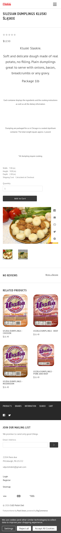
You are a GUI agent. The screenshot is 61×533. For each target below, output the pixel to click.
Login (5, 476)
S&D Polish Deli (17, 505)
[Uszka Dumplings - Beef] (45, 310)
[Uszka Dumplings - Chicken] (15, 310)
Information (30, 406)
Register (7, 480)
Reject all (24, 528)
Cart (51, 406)
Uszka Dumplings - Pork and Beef (43, 372)
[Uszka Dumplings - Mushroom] (15, 361)
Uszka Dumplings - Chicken (13, 331)
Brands (18, 406)
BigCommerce (42, 511)
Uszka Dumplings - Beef (45, 330)
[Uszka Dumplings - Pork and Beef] (45, 355)
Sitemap (7, 486)
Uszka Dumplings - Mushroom (13, 382)
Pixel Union (21, 511)
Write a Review (52, 275)
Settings (8, 528)
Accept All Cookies (44, 528)
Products (7, 406)
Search (42, 406)
